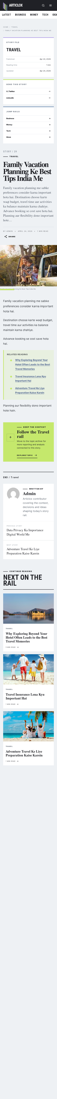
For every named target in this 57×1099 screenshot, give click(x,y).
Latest (6, 14)
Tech (45, 14)
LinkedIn (10, 98)
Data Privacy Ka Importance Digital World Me (25, 532)
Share (12, 237)
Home (5, 27)
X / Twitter (10, 91)
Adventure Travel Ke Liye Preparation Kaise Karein (23, 551)
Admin (29, 493)
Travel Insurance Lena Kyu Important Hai (25, 696)
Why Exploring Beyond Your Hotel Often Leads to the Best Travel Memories (32, 364)
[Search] (43, 5)
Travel (14, 27)
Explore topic (25, 455)
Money (34, 14)
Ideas (28, 137)
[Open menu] (50, 5)
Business (20, 14)
